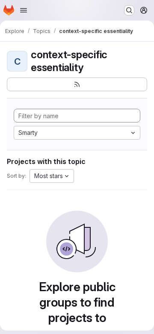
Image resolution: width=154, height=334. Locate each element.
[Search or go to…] (129, 10)
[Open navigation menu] (23, 10)
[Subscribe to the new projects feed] (77, 84)
